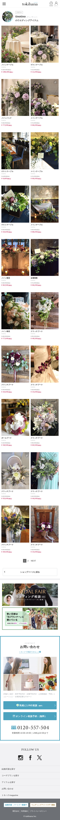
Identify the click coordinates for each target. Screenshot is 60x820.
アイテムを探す (8, 782)
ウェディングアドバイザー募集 (43, 805)
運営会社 (15, 811)
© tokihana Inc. (30, 816)
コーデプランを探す (10, 775)
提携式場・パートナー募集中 (16, 805)
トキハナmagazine (10, 795)
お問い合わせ (7, 789)
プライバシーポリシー (38, 811)
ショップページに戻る (30, 572)
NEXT (33, 561)
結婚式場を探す (8, 769)
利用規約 (24, 811)
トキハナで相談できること (29, 652)
